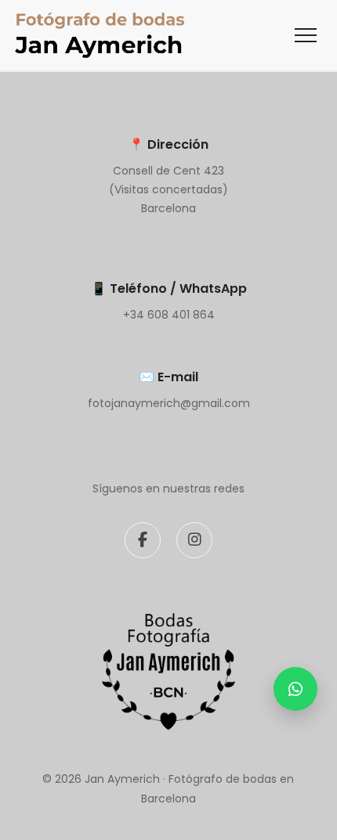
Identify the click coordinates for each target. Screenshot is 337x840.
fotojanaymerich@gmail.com (169, 403)
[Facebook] (143, 540)
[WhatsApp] (295, 689)
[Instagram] (194, 540)
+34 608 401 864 (169, 315)
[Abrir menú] (306, 35)
